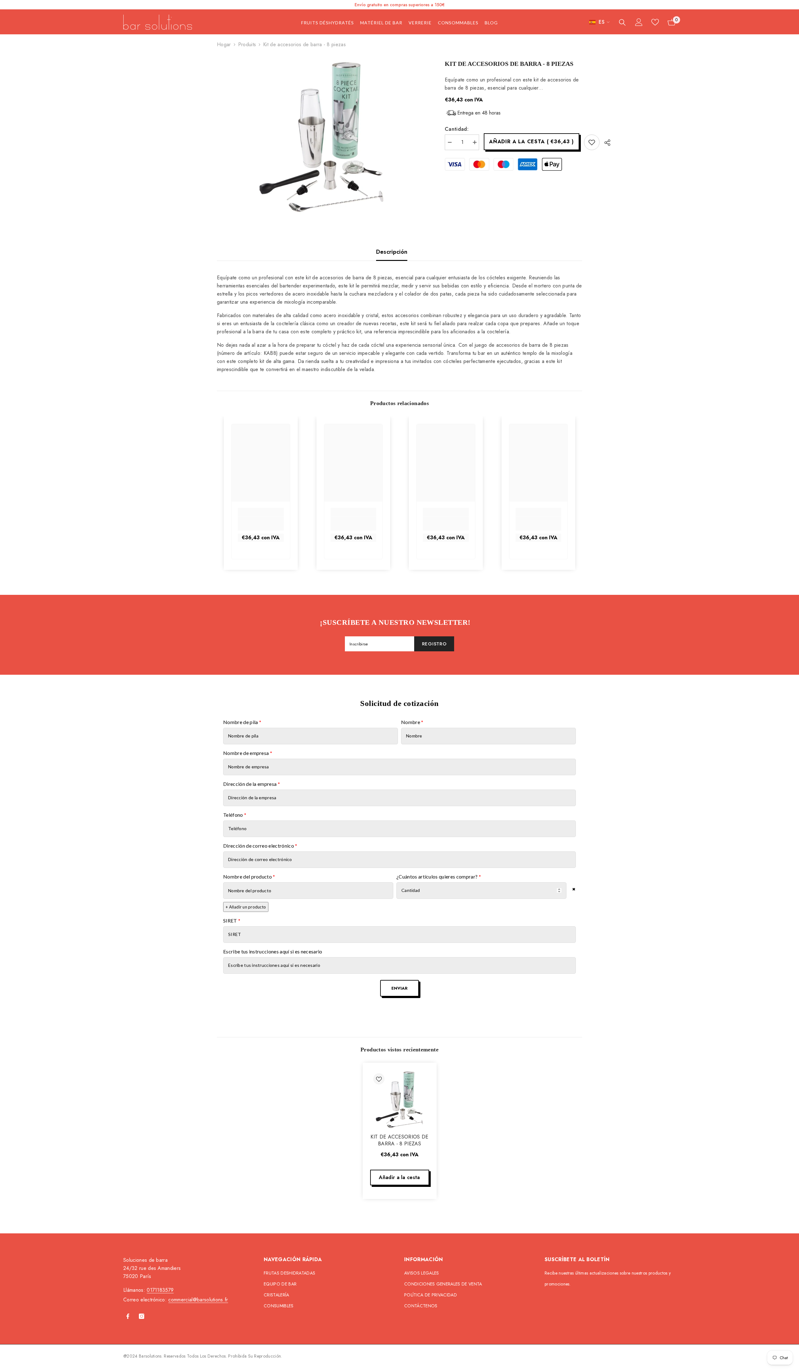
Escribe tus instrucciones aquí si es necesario (272, 951)
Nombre (412, 722)
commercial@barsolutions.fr (198, 1299)
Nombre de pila (242, 722)
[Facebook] (127, 1316)
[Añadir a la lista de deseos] (592, 142)
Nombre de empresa (247, 753)
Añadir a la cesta (531, 141)
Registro (434, 643)
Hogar (224, 44)
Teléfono (234, 815)
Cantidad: (456, 129)
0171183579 (160, 1290)
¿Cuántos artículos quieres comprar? (438, 876)
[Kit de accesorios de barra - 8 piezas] (399, 1099)
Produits (247, 44)
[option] (321, 137)
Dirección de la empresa (251, 784)
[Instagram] (141, 1316)
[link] (261, 524)
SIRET (231, 920)
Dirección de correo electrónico (260, 846)
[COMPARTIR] (605, 142)
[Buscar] (622, 22)
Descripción (392, 252)
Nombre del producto (249, 876)
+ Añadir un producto (246, 906)
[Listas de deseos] (655, 22)
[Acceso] (639, 22)
